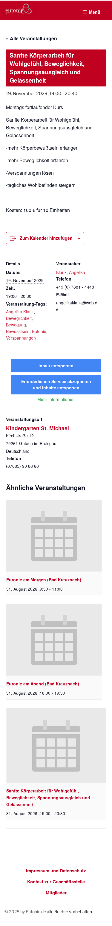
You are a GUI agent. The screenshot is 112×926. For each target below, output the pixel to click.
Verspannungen (21, 338)
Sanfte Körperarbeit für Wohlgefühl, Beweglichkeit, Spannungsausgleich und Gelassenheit (48, 797)
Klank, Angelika (70, 272)
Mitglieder (56, 892)
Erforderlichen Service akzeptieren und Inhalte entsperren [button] (56, 384)
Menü (94, 12)
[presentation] (54, 536)
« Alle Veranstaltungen (31, 38)
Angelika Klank (20, 312)
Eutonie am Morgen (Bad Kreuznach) (43, 580)
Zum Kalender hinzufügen (46, 238)
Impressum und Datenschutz (56, 870)
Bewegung (16, 325)
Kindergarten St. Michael (37, 428)
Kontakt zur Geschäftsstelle (56, 881)
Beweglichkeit (19, 318)
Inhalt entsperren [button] (56, 365)
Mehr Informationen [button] (56, 399)
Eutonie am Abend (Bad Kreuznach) (42, 684)
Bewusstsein (18, 331)
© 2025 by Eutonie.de (25, 911)
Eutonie (39, 331)
